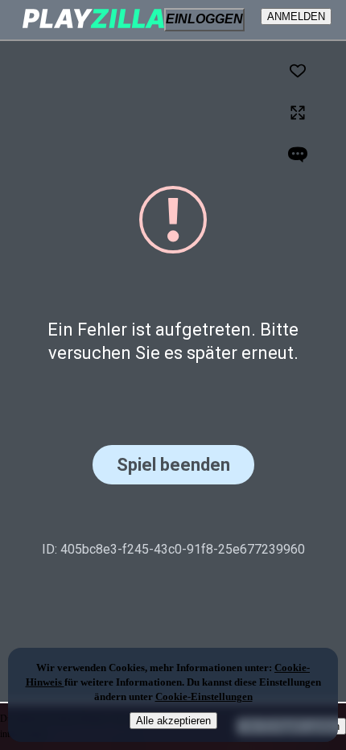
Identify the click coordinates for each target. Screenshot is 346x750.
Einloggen (204, 19)
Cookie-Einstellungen (204, 696)
